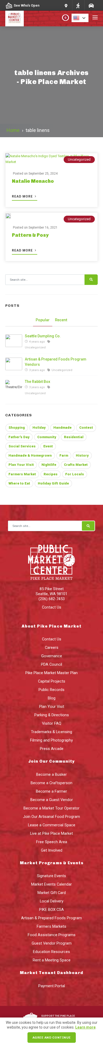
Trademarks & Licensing (51, 731)
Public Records (51, 689)
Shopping (16, 427)
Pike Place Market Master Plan (51, 672)
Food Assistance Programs (52, 934)
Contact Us (51, 607)
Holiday (39, 427)
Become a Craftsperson (51, 783)
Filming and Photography (51, 740)
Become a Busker (51, 774)
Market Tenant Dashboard (51, 972)
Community (46, 437)
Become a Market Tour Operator (51, 808)
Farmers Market (22, 474)
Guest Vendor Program (52, 943)
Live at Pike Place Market (51, 833)
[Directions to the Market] (78, 5)
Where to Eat (19, 483)
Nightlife (48, 465)
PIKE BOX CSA (51, 909)
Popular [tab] (43, 320)
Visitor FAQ (51, 723)
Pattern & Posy (30, 235)
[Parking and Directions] (66, 5)
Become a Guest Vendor (51, 799)
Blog (51, 698)
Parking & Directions (51, 715)
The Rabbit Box (37, 381)
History (82, 455)
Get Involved (51, 850)
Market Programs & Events (51, 863)
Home (13, 130)
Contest (86, 427)
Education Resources (51, 951)
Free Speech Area (51, 841)
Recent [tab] (61, 320)
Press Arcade (51, 748)
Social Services (22, 446)
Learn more (85, 1027)
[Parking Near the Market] (91, 5)
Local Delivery (51, 901)
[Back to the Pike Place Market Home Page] (14, 17)
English (82, 18)
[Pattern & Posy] (8, 216)
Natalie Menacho (33, 181)
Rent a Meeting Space (52, 960)
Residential (73, 437)
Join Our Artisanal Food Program (51, 816)
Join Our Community (51, 761)
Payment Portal (51, 986)
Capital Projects (51, 681)
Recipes (51, 474)
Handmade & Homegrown (30, 455)
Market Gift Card (52, 892)
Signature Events (51, 875)
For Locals (74, 474)
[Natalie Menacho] (51, 159)
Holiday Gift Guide (53, 483)
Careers (51, 647)
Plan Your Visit (21, 465)
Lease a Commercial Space (51, 825)
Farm (63, 455)
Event (48, 446)
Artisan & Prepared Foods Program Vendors (55, 362)
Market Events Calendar (51, 884)
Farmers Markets (51, 926)
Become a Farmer (51, 791)
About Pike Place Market (52, 626)
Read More (23, 196)
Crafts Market (76, 465)
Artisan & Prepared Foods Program (51, 918)
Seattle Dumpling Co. (43, 336)
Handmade (62, 427)
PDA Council (51, 664)
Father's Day (19, 437)
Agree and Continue (51, 1037)
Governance (51, 656)
